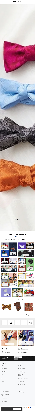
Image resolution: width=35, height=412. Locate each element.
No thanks (24, 216)
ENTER (25, 210)
